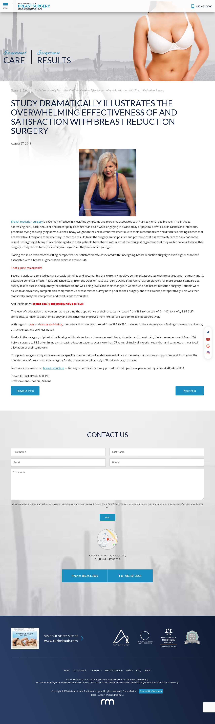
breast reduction (53, 368)
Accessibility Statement (151, 691)
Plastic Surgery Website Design (106, 694)
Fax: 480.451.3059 (130, 576)
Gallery (129, 670)
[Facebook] (208, 332)
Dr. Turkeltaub (14, 31)
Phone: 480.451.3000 (85, 576)
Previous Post (25, 391)
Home (10, 23)
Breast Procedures (114, 670)
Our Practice (96, 670)
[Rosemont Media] (107, 702)
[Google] (208, 346)
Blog (25, 90)
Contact (147, 670)
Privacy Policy (129, 691)
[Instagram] (208, 353)
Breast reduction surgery (27, 221)
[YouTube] (208, 339)
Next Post (190, 391)
